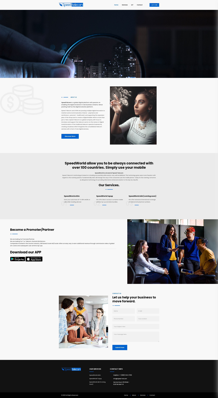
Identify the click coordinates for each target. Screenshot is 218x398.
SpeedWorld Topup (95, 378)
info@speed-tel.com (120, 379)
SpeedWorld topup (104, 196)
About (134, 395)
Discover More (70, 136)
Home (116, 5)
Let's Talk (154, 5)
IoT (132, 5)
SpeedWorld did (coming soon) (142, 196)
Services (125, 5)
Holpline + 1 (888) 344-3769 (122, 375)
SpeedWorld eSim (72, 196)
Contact (140, 5)
